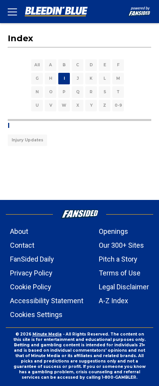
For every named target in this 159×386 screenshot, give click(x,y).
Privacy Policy (31, 273)
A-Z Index (113, 301)
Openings (113, 231)
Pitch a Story (118, 259)
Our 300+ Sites (121, 245)
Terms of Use (119, 273)
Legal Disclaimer (124, 287)
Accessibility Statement (46, 301)
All (37, 64)
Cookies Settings (36, 314)
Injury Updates (27, 140)
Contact (22, 245)
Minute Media (47, 334)
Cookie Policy (30, 287)
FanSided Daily (32, 259)
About (19, 231)
